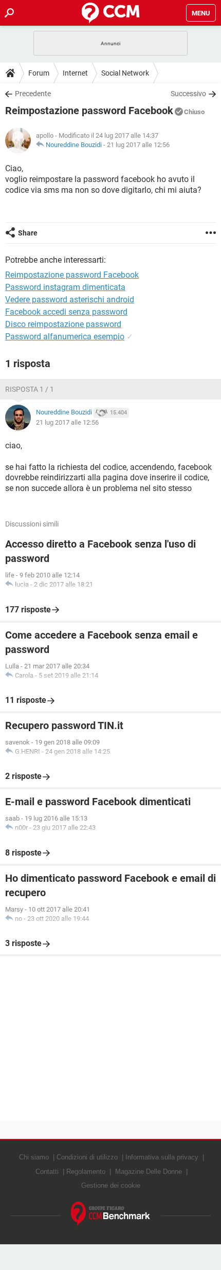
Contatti (47, 1171)
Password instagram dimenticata (65, 287)
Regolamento (85, 1171)
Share (28, 233)
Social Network (125, 73)
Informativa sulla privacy (161, 1157)
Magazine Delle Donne (148, 1171)
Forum (38, 73)
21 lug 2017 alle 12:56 (138, 145)
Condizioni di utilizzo (87, 1157)
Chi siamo (34, 1157)
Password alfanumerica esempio (64, 336)
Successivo (188, 93)
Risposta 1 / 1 (29, 389)
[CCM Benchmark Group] (111, 1214)
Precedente (33, 93)
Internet (75, 73)
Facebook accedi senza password (66, 312)
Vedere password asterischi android (69, 299)
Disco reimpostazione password (63, 324)
